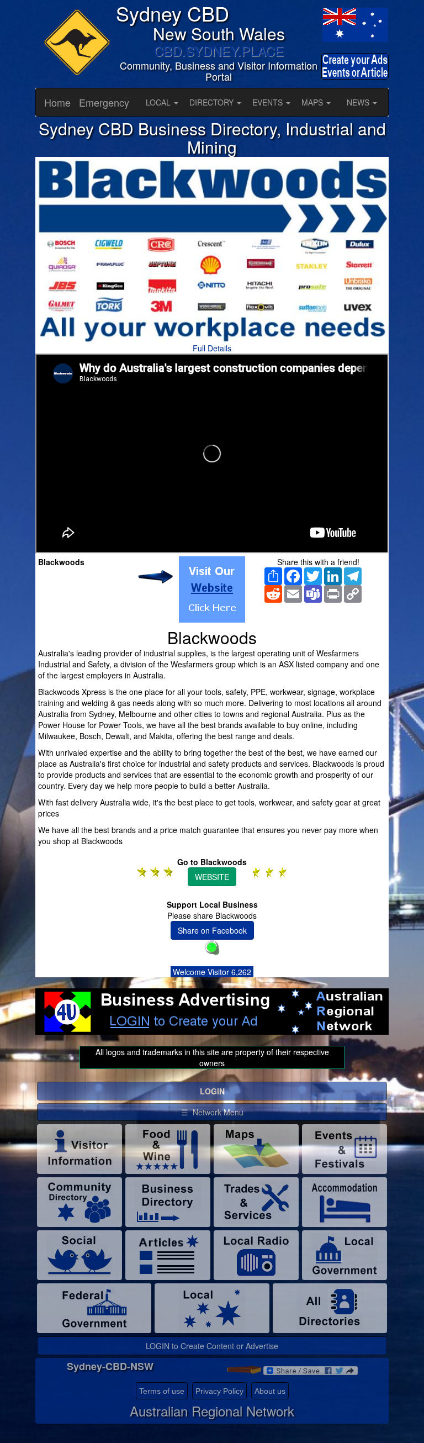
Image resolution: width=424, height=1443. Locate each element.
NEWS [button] (359, 102)
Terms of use (161, 1391)
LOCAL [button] (159, 102)
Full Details (212, 348)
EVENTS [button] (268, 102)
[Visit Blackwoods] (212, 589)
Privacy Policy (219, 1391)
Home (57, 102)
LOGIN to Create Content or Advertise (212, 1345)
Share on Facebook (212, 930)
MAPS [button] (313, 102)
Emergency (104, 102)
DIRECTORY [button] (212, 102)
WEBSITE (212, 876)
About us (270, 1391)
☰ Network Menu (212, 1112)
